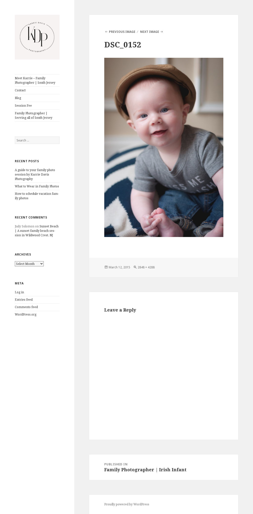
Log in (19, 292)
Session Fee (23, 105)
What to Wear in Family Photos (37, 186)
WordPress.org (25, 314)
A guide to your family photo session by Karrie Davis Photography (35, 174)
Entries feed (24, 299)
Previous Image (122, 32)
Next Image (149, 32)
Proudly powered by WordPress (126, 504)
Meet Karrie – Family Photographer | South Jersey (35, 80)
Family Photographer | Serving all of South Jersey (33, 115)
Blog (18, 98)
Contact (20, 90)
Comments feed (26, 307)
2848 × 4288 (146, 267)
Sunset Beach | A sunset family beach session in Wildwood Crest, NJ (37, 230)
